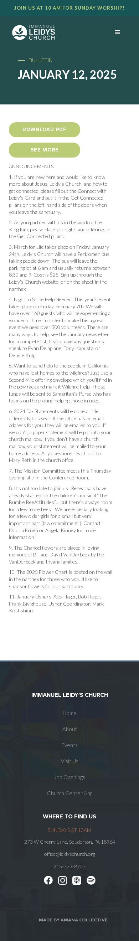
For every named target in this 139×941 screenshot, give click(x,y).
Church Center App (69, 793)
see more (45, 150)
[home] (50, 32)
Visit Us (69, 761)
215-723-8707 (69, 866)
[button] (117, 32)
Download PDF (44, 130)
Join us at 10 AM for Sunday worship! (69, 8)
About (69, 729)
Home (70, 713)
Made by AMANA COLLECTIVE (73, 919)
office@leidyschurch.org (69, 854)
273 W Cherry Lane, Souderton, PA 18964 (69, 842)
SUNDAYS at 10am (69, 830)
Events (70, 745)
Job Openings (69, 777)
